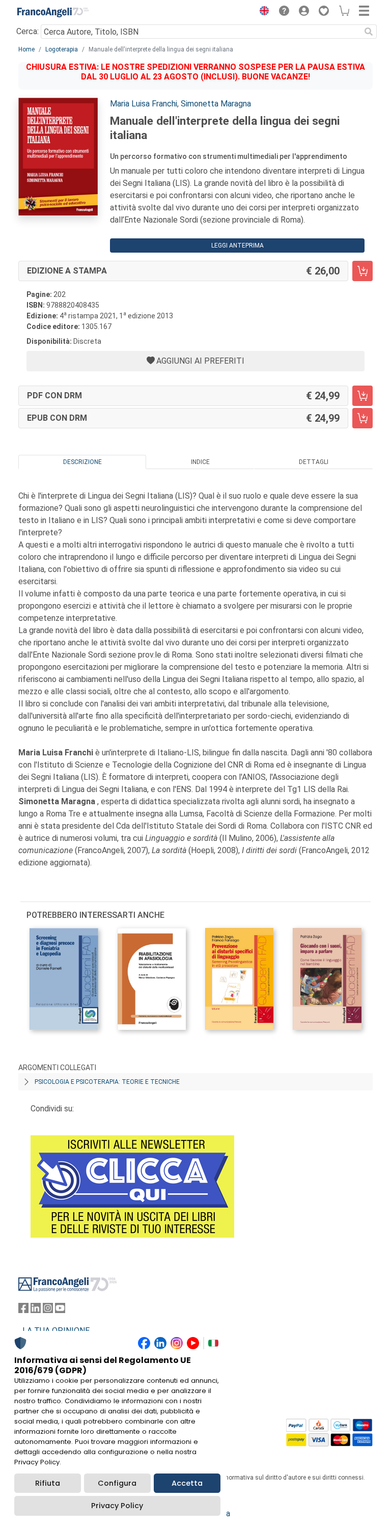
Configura (117, 1483)
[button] (261, 12)
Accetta (187, 1483)
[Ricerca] (368, 31)
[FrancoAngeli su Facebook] (23, 1310)
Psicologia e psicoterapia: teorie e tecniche (107, 1081)
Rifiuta (47, 1483)
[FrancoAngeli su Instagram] (48, 1310)
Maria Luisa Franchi (143, 103)
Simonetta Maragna (216, 103)
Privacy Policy (117, 1505)
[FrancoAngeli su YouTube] (60, 1310)
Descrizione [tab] (82, 462)
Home (26, 49)
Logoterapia (61, 49)
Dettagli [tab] (313, 462)
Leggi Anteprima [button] (237, 245)
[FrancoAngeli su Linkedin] (36, 1310)
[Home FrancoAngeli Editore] (53, 12)
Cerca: (27, 31)
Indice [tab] (200, 462)
